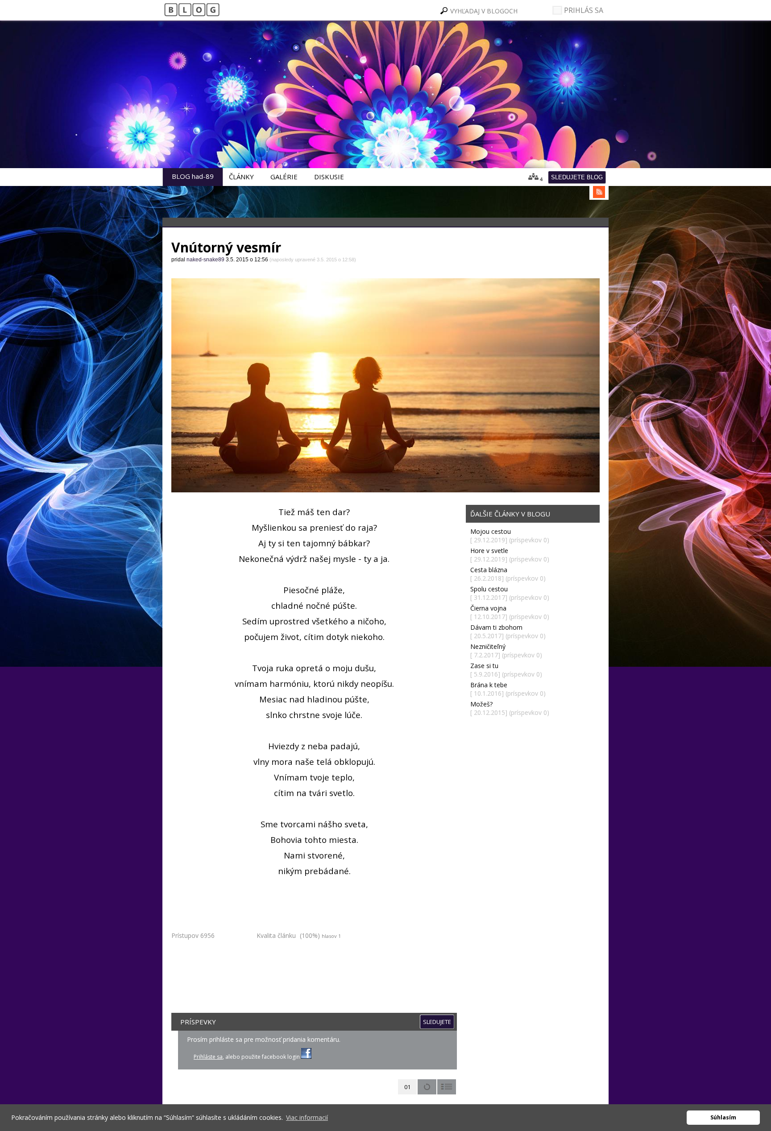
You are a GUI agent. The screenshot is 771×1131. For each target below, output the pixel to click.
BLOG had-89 (193, 176)
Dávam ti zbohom (496, 627)
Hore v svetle (489, 550)
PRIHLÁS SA (582, 10)
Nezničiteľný (488, 646)
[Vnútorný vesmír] (385, 385)
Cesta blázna (488, 570)
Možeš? (481, 704)
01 (407, 1087)
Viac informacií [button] (307, 1117)
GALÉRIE (284, 176)
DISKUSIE (329, 176)
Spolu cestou (489, 589)
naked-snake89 (230, 116)
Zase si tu (484, 665)
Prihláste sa (208, 1057)
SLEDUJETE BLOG (577, 177)
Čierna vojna (488, 608)
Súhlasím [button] (723, 1117)
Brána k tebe (488, 685)
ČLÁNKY (241, 176)
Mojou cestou (490, 531)
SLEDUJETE (437, 1022)
